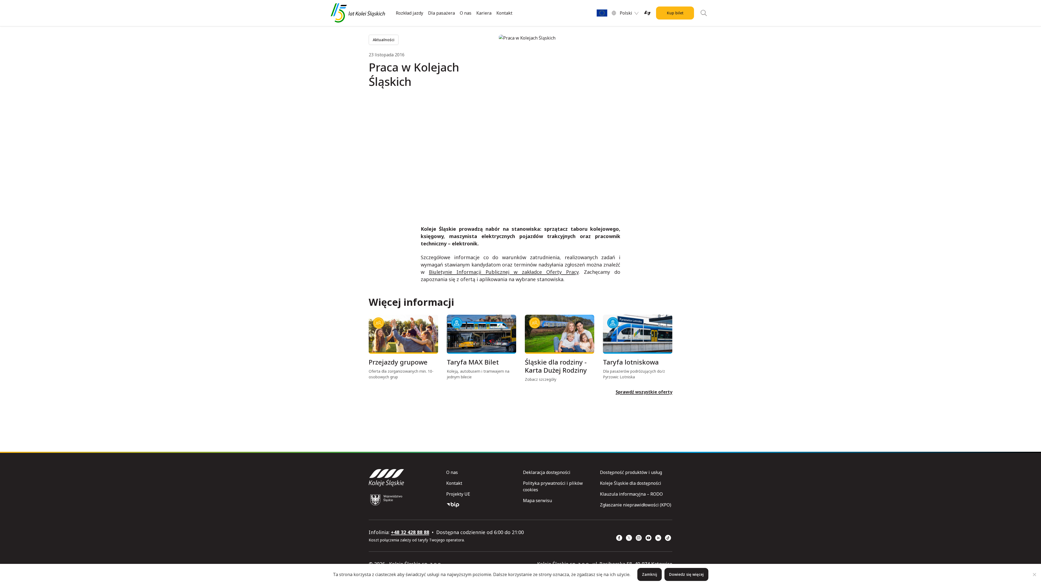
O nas (465, 13)
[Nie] (1034, 574)
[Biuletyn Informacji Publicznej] (482, 505)
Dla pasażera (441, 13)
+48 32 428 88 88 (410, 532)
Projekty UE (458, 494)
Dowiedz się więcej (686, 574)
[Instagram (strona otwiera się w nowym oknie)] (638, 538)
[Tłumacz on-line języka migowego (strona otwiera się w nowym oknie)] (647, 13)
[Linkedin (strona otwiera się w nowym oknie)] (658, 538)
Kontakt (504, 13)
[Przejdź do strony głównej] (358, 13)
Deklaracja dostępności (546, 472)
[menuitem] (629, 13)
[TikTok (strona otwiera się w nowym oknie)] (668, 538)
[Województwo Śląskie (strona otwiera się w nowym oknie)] (386, 500)
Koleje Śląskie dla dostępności (630, 483)
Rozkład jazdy (409, 13)
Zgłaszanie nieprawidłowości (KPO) (635, 505)
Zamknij (649, 574)
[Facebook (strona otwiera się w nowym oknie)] (619, 538)
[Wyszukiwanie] (703, 13)
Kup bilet (675, 12)
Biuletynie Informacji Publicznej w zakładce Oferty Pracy (504, 272)
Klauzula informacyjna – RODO (631, 494)
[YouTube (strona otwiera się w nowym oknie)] (648, 538)
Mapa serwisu (537, 500)
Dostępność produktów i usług (631, 472)
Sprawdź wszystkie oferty (644, 392)
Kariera (483, 13)
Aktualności (383, 39)
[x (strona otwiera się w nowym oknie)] (629, 538)
